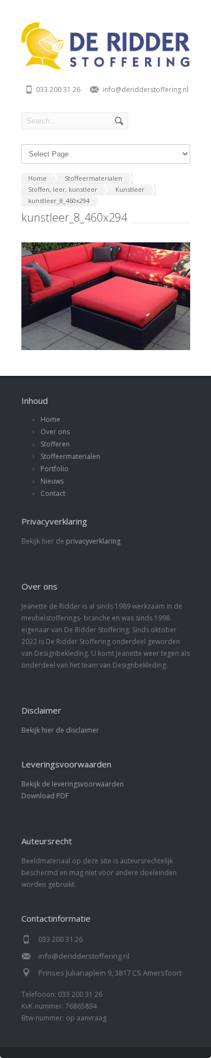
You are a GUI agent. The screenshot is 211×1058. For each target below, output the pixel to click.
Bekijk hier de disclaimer (60, 730)
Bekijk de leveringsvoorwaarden (72, 784)
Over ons (55, 431)
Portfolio (55, 468)
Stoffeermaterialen (70, 456)
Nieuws (52, 481)
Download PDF (45, 796)
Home (50, 419)
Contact (53, 493)
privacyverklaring (93, 541)
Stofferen (55, 444)
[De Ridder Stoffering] (105, 66)
